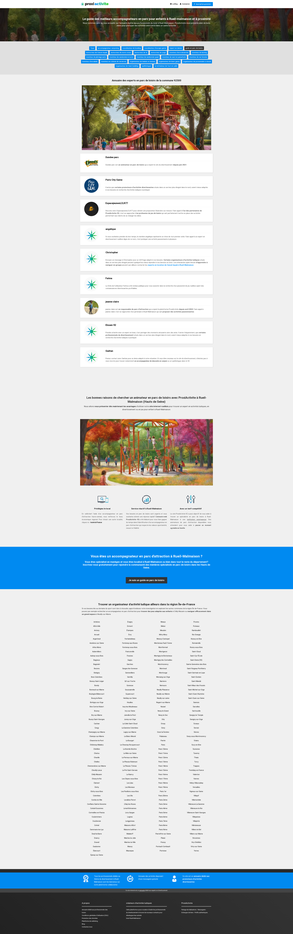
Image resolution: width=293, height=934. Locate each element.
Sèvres (196, 732)
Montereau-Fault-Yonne (163, 643)
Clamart (97, 783)
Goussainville (130, 690)
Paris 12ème (163, 757)
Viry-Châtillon (196, 842)
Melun (163, 626)
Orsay (163, 724)
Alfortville (96, 626)
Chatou (96, 753)
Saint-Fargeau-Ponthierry (196, 668)
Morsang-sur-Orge (163, 677)
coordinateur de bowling (132, 48)
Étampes (130, 630)
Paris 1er (163, 791)
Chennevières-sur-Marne (97, 766)
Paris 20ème (163, 796)
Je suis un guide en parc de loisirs (146, 580)
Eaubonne (96, 846)
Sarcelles (196, 707)
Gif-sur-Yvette (130, 681)
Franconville (130, 651)
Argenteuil (96, 639)
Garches (130, 664)
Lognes (130, 817)
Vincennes (196, 838)
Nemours (163, 685)
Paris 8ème (163, 825)
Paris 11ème (163, 753)
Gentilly (130, 677)
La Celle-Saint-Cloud (130, 724)
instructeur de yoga (158, 53)
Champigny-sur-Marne (96, 732)
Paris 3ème (163, 804)
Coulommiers (97, 817)
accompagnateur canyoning (108, 48)
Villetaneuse (196, 825)
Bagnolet (96, 664)
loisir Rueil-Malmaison (133, 918)
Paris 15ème (163, 770)
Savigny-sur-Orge (196, 719)
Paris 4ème (163, 808)
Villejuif (196, 796)
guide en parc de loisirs (194, 48)
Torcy (196, 762)
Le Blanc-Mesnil (130, 736)
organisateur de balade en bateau (142, 61)
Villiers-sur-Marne (196, 834)
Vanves (196, 779)
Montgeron (163, 651)
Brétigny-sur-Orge (96, 702)
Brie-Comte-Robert (97, 707)
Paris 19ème (163, 787)
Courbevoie (97, 821)
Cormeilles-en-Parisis (97, 813)
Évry (130, 635)
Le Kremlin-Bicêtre (130, 749)
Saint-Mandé (196, 681)
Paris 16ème (163, 774)
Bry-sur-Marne (96, 715)
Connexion (185, 4)
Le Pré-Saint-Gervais (129, 770)
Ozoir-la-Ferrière (163, 732)
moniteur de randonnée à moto (121, 57)
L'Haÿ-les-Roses (130, 804)
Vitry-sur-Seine (196, 846)
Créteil (96, 825)
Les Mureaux (130, 787)
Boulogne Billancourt (96, 694)
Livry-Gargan (129, 813)
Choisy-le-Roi (97, 779)
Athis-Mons (96, 647)
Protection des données (90, 918)
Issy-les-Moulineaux (130, 707)
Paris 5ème (163, 813)
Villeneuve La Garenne (196, 804)
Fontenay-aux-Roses (130, 643)
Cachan (97, 724)
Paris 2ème (163, 800)
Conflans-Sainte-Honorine (96, 804)
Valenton (196, 774)
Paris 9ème (163, 829)
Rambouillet (196, 630)
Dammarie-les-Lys (96, 829)
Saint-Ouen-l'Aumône (196, 694)
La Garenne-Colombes (130, 728)
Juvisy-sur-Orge (130, 719)
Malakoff (130, 834)
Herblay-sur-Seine (130, 698)
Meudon (163, 630)
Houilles (130, 702)
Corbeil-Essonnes (96, 808)
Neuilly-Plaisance (163, 690)
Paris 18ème (163, 783)
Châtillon (97, 749)
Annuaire (85, 910)
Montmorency (163, 664)
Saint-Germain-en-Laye (196, 673)
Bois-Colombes (96, 677)
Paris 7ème (163, 821)
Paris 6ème (163, 817)
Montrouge (163, 673)
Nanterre (163, 681)
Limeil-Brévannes (130, 808)
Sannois (196, 702)
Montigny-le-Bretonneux (163, 656)
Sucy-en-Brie (196, 745)
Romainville (196, 643)
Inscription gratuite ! (203, 4)
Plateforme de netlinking (90, 921)
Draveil (96, 842)
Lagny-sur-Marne (130, 732)
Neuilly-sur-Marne (163, 694)
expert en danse (176, 48)
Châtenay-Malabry (96, 745)
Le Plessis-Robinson (129, 762)
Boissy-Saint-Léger (97, 681)
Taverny (196, 753)
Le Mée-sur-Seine (129, 753)
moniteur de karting (199, 53)
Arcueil (96, 635)
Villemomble (196, 800)
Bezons (97, 668)
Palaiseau (163, 736)
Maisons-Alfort (130, 825)
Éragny (129, 622)
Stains (196, 740)
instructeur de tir (141, 53)
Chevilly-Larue (97, 770)
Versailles (196, 787)
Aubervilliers (96, 651)
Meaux (163, 622)
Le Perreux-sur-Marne (130, 757)
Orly (163, 719)
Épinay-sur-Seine (97, 855)
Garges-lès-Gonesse (129, 668)
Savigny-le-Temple (196, 715)
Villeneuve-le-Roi (196, 808)
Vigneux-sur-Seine (196, 791)
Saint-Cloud (196, 651)
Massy (130, 846)
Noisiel (163, 707)
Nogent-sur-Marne (163, 702)
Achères (97, 622)
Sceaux (196, 724)
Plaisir (163, 838)
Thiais (196, 757)
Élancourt (96, 851)
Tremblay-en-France (196, 770)
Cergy (97, 728)
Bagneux (97, 660)
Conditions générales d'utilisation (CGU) (95, 915)
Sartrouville (196, 711)
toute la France (96, 522)
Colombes (96, 796)
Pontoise (163, 851)
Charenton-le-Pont (97, 740)
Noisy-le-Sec (163, 715)
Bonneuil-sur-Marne (97, 690)
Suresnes (196, 749)
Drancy (96, 838)
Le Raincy (129, 774)
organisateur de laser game (169, 61)
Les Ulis (130, 796)
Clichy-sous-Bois (97, 791)
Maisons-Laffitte (130, 829)
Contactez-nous (87, 927)
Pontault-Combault (163, 846)
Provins (196, 622)
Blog (83, 924)
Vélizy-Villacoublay (196, 783)
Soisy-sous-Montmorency (196, 736)
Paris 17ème (163, 779)
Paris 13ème (163, 762)
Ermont (130, 626)
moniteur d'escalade (90, 61)
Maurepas (130, 851)
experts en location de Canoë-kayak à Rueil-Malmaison (171, 265)
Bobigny (97, 673)
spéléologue (146, 66)
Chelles (96, 762)
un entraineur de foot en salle (166, 66)
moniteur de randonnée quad (148, 57)
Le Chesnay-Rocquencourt (130, 745)
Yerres (196, 851)
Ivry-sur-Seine (130, 711)
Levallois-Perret (130, 800)
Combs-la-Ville (96, 800)
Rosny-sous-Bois (196, 647)
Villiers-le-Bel (196, 829)
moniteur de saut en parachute (174, 57)
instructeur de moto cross (121, 53)
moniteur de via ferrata (198, 57)
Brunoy (96, 711)
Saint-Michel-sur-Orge (196, 690)
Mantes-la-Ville (130, 842)
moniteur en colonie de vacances (113, 61)
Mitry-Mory (163, 635)
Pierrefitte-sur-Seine (163, 834)
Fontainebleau (130, 639)
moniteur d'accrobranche (178, 53)
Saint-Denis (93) (196, 660)
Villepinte (196, 821)
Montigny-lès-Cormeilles (163, 660)
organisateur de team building (127, 66)
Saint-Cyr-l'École (196, 656)
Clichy (97, 787)
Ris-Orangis (196, 635)
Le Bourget (130, 740)
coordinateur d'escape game (155, 48)
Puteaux (196, 626)
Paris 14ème (163, 766)
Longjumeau (129, 821)
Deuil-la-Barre (97, 834)
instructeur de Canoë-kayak (96, 53)
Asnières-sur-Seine (97, 643)
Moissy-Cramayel (163, 639)
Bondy (96, 685)
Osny (163, 728)
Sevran (196, 728)
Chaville (97, 757)
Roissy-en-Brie (196, 639)
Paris (163, 745)
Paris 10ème (163, 749)
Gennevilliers (130, 673)
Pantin (163, 740)
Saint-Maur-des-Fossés (196, 685)
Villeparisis (196, 817)
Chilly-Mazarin (97, 774)
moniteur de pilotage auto (96, 57)
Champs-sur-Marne (97, 736)
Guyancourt (130, 694)
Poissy (163, 842)
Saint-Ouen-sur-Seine (196, 698)
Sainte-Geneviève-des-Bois (196, 664)
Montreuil (163, 668)
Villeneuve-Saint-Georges (196, 813)
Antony (96, 630)
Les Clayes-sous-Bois (130, 779)
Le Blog (175, 4)
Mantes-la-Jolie (130, 838)
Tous (92, 48)
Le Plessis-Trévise (130, 766)
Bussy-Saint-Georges (97, 719)
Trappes (196, 766)
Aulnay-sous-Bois (96, 656)
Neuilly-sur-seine (163, 698)
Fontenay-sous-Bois (129, 647)
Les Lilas (130, 783)
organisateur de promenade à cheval (197, 61)
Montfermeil (163, 647)
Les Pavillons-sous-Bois (130, 791)
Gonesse (130, 685)
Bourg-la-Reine (96, 698)
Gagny (130, 660)
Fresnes (130, 656)
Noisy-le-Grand (163, 711)
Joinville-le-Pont (130, 715)
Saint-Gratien (196, 677)
